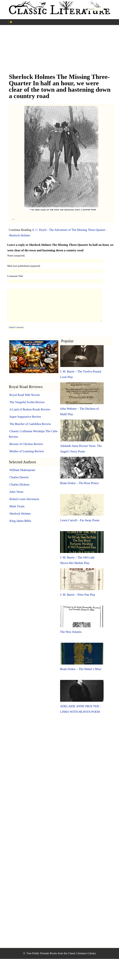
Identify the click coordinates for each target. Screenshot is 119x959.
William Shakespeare (22, 470)
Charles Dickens (19, 484)
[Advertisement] (59, 50)
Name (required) (16, 255)
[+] (35, 21)
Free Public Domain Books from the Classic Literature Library (61, 953)
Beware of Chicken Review (26, 444)
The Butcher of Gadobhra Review (30, 424)
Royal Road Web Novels (24, 395)
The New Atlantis (71, 632)
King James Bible (20, 521)
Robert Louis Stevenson (24, 499)
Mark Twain (17, 506)
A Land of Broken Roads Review (29, 409)
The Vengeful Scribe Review (27, 402)
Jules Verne (16, 492)
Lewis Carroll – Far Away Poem (79, 520)
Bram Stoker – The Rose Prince (79, 483)
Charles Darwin (19, 477)
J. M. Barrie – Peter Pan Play (77, 594)
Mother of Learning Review (26, 451)
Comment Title (15, 276)
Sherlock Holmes (20, 513)
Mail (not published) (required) (23, 265)
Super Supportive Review (25, 416)
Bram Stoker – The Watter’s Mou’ (81, 669)
